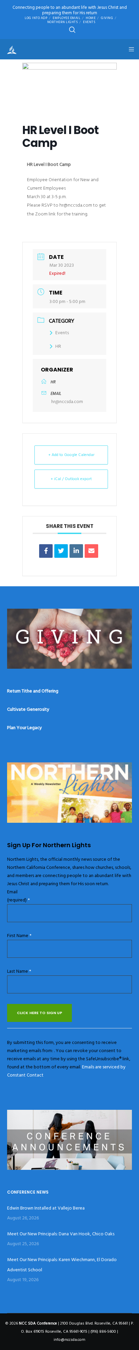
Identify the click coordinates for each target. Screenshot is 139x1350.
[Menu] (129, 49)
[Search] (72, 30)
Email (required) (18, 896)
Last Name (19, 971)
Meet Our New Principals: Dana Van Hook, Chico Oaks (60, 1234)
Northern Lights (62, 22)
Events (89, 22)
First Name (19, 935)
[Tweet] (61, 551)
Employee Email (66, 18)
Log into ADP (36, 18)
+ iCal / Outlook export (71, 479)
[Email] (91, 551)
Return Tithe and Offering (32, 691)
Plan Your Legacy (24, 727)
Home (90, 18)
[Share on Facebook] (46, 551)
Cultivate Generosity (28, 709)
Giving (107, 18)
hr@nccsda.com (67, 401)
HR (58, 346)
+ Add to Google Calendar (71, 455)
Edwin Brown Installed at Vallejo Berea (46, 1208)
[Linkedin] (76, 551)
